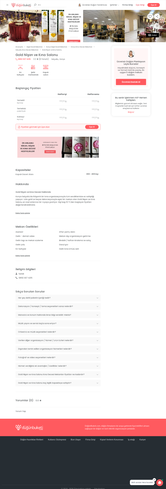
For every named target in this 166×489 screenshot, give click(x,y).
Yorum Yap (21, 411)
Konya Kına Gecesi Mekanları (81, 47)
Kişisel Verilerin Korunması (111, 440)
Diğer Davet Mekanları (35, 47)
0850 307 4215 (24, 59)
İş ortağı (131, 440)
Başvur (131, 112)
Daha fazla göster (23, 213)
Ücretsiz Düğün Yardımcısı (94, 5)
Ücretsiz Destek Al (131, 82)
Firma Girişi (127, 5)
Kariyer (143, 440)
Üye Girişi (140, 5)
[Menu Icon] (7, 5)
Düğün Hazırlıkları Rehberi (31, 440)
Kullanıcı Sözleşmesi (57, 440)
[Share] (157, 16)
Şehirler (114, 5)
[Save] (150, 16)
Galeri (154, 35)
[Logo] (21, 5)
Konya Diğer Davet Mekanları (56, 47)
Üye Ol (153, 5)
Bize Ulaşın (76, 440)
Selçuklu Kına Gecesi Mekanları (27, 50)
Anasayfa (19, 47)
